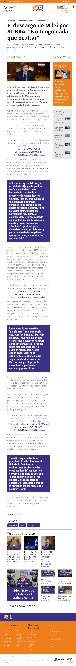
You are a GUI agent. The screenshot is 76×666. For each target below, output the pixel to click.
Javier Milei (13, 525)
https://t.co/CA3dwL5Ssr (32, 291)
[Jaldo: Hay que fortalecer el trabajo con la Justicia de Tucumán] (22, 578)
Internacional (32, 634)
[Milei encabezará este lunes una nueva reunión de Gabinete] (14, 550)
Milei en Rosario (30, 547)
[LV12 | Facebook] (63, 2)
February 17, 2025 (28, 155)
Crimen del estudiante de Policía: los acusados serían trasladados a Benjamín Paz (47, 584)
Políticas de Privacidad (23, 657)
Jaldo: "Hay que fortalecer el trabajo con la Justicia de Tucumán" (22, 597)
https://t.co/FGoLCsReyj (28, 149)
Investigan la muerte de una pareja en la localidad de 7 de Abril (59, 122)
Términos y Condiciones (10, 657)
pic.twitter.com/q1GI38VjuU (28, 152)
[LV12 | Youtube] (68, 616)
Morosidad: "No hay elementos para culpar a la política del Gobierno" (31, 557)
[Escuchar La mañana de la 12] (74, 7)
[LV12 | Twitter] (66, 2)
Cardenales (31, 641)
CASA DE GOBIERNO (65, 574)
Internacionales (21, 641)
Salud (17, 645)
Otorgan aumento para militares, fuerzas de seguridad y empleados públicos (61, 91)
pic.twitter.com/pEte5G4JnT (28, 427)
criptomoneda (33, 525)
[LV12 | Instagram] (69, 2)
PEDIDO (61, 591)
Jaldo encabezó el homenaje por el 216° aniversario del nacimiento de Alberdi (65, 583)
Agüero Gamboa (47, 574)
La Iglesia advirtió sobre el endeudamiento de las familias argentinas (64, 600)
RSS (52, 647)
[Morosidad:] (31, 550)
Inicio (5, 631)
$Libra (43, 143)
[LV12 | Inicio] (70, 624)
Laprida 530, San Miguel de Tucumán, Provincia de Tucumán (27, 660)
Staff (53, 635)
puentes (30, 650)
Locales (6, 634)
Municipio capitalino (46, 590)
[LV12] (8, 619)
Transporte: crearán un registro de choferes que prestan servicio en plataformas (47, 601)
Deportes (19, 634)
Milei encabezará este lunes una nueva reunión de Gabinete (13, 557)
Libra (22, 525)
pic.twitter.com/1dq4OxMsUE (28, 294)
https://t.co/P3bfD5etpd (37, 424)
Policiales (19, 631)
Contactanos (55, 631)
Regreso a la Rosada (14, 547)
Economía (7, 645)
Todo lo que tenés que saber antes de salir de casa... (59, 131)
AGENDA (45, 547)
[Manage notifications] (71, 661)
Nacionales (7, 641)
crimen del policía (23, 583)
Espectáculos (20, 638)
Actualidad (7, 638)
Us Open (30, 638)
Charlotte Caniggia (31, 645)
